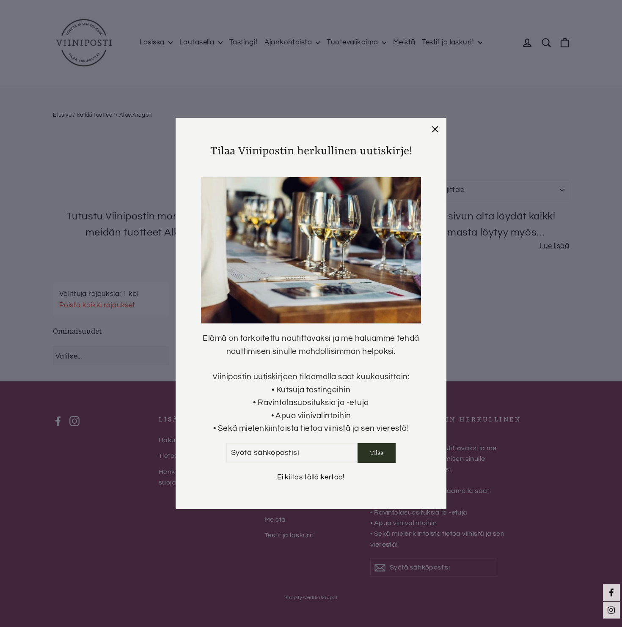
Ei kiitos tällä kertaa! (311, 477)
